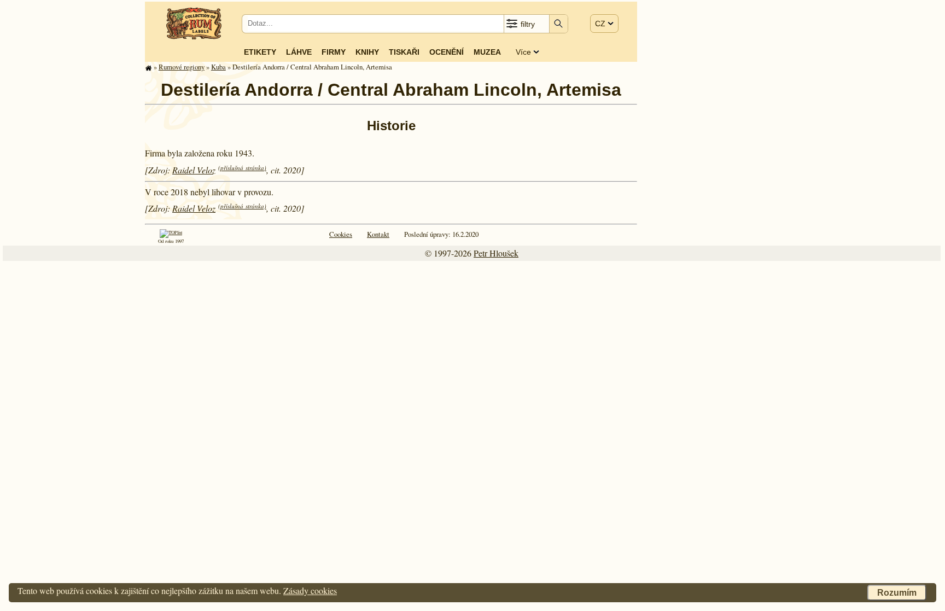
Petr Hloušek (496, 253)
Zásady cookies (310, 590)
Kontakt (378, 234)
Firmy (334, 52)
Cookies (340, 234)
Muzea (487, 52)
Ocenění (446, 52)
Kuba (218, 67)
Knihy (367, 52)
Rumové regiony (182, 67)
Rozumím (897, 592)
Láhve (299, 52)
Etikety (260, 52)
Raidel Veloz (193, 170)
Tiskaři (404, 52)
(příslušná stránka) (242, 168)
